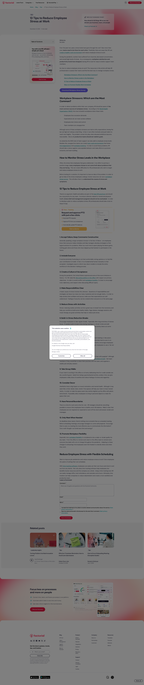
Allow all (82, 356)
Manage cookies (56, 351)
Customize (61, 356)
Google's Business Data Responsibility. (61, 345)
